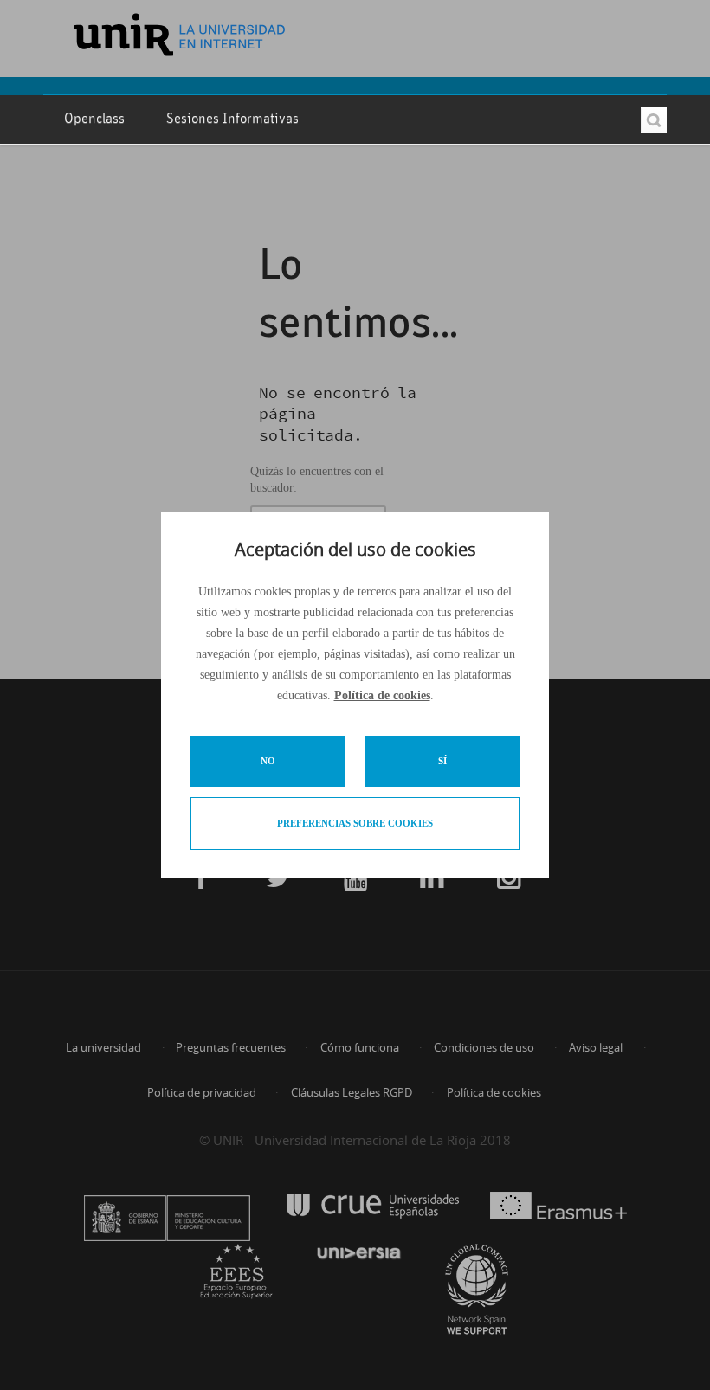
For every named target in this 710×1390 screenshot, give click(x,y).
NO (268, 761)
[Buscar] (654, 120)
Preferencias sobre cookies (355, 823)
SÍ (442, 761)
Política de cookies (382, 695)
